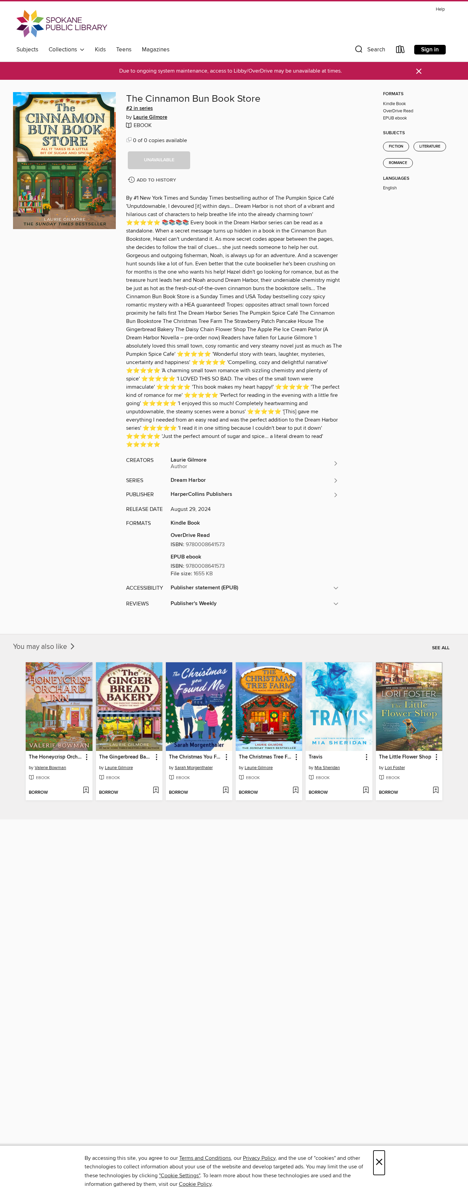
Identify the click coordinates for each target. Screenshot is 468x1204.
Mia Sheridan (327, 767)
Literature (429, 146)
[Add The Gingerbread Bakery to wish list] (155, 790)
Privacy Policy (259, 1158)
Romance (398, 163)
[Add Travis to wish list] (365, 790)
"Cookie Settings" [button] (179, 1175)
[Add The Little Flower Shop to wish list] (435, 790)
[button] (369, 51)
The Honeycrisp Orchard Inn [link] (56, 757)
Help (440, 9)
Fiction (396, 146)
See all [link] (440, 648)
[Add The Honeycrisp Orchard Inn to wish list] (86, 790)
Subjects (27, 49)
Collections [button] (64, 49)
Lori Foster (395, 767)
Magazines (156, 49)
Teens (124, 49)
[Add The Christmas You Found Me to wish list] (225, 790)
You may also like (41, 646)
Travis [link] (315, 757)
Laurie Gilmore (150, 117)
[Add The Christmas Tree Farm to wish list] (295, 790)
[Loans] (400, 51)
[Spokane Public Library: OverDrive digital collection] (61, 23)
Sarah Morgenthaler (194, 767)
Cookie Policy (195, 1184)
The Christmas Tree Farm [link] (266, 757)
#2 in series (139, 108)
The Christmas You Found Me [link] (196, 757)
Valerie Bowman (50, 767)
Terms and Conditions (205, 1158)
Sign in (430, 49)
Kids (100, 49)
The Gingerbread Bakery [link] (126, 757)
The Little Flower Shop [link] (405, 757)
